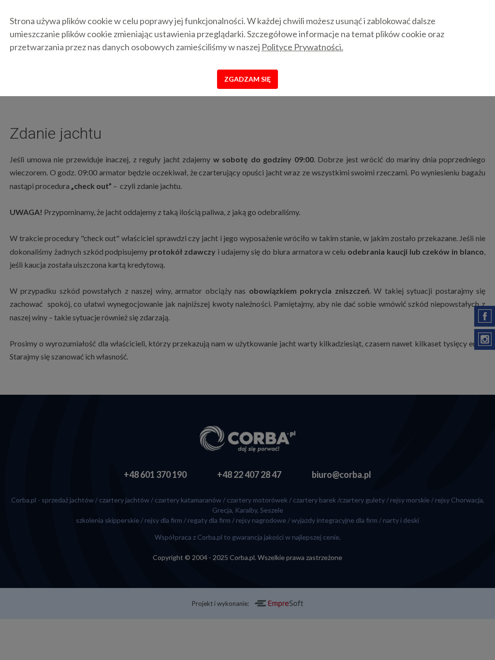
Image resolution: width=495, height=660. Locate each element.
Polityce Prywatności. (302, 47)
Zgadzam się (247, 79)
